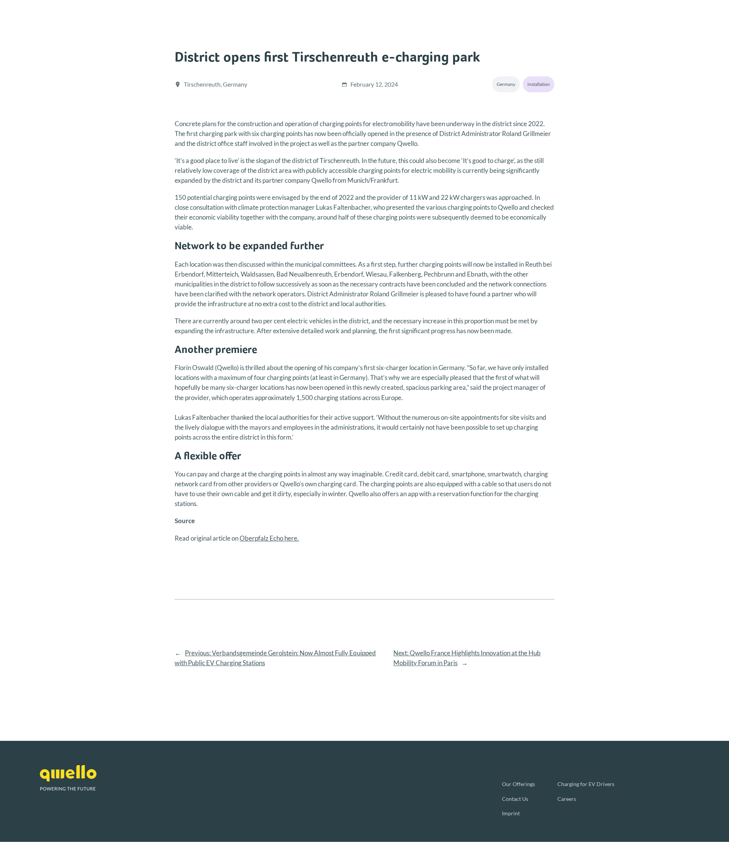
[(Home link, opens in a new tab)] (67, 778)
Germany (506, 84)
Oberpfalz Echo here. (269, 538)
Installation (538, 84)
